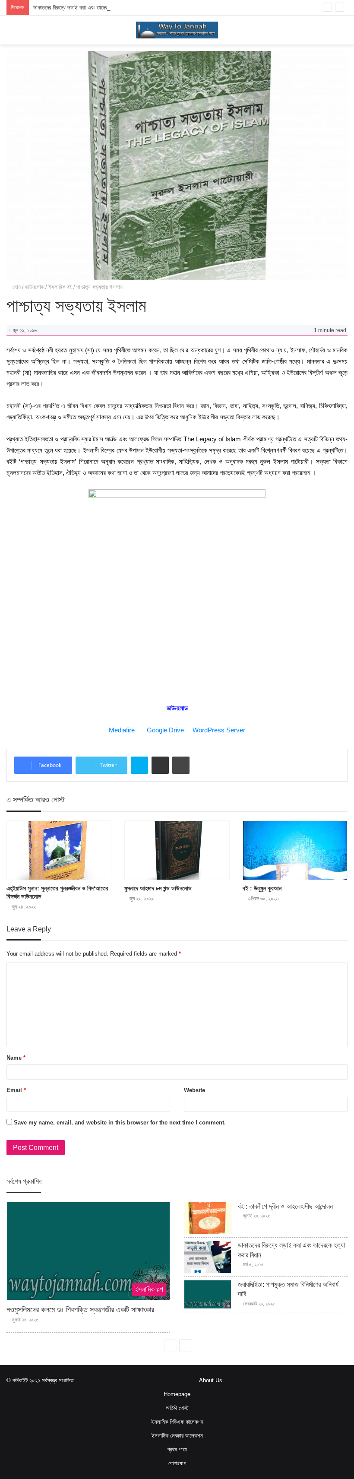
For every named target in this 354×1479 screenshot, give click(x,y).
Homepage (177, 1394)
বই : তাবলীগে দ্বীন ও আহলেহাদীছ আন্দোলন (285, 1206)
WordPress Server (219, 730)
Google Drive (165, 730)
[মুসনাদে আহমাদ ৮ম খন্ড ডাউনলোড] (176, 850)
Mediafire (122, 730)
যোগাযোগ (177, 1463)
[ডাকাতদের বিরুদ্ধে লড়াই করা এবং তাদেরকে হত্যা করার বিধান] (207, 1257)
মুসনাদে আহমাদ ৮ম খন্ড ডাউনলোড (158, 888)
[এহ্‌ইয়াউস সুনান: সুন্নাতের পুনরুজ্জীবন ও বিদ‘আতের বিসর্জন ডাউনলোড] (58, 850)
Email (16, 1090)
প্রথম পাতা (177, 1449)
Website (194, 1090)
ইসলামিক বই (60, 287)
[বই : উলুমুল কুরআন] (295, 850)
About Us (210, 1380)
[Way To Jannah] (177, 30)
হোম (16, 287)
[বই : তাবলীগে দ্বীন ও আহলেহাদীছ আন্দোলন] (207, 1218)
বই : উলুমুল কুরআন (262, 888)
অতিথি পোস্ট (177, 1408)
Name (15, 1058)
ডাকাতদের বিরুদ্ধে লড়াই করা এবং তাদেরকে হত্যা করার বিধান (89, 7)
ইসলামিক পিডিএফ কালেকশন (177, 1422)
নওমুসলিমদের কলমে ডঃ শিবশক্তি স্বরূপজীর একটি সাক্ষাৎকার (80, 1309)
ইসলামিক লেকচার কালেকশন (177, 1435)
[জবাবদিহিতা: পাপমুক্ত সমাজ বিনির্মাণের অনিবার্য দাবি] (207, 1294)
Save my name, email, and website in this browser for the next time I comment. (120, 1122)
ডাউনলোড (34, 287)
